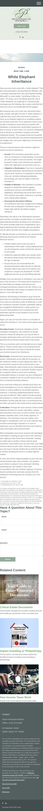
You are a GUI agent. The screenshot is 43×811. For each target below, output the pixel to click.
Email (4, 530)
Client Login (21, 26)
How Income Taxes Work (15, 697)
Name (4, 517)
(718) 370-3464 (22, 32)
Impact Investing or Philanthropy (20, 650)
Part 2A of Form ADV (9, 784)
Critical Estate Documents (16, 607)
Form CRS (6, 788)
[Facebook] (20, 37)
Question (4, 543)
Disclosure (5, 792)
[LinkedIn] (23, 37)
